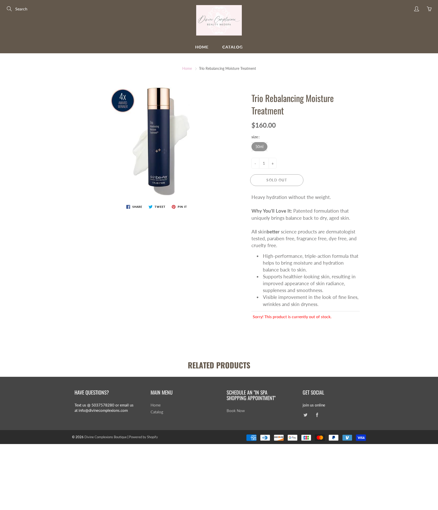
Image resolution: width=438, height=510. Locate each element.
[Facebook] (317, 415)
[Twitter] (305, 415)
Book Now (236, 411)
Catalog (232, 46)
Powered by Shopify (143, 437)
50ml (259, 146)
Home (202, 46)
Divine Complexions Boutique (105, 437)
